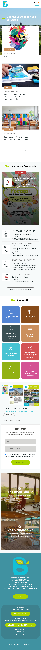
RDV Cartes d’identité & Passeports (11, 317)
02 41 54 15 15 (20, 596)
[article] (20, 199)
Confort (35, 2)
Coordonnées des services (11, 354)
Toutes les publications (11, 420)
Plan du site (28, 644)
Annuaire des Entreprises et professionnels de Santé (11, 335)
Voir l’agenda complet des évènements (20, 289)
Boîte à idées (30, 373)
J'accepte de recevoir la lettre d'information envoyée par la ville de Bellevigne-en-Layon (20, 455)
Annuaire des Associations (30, 317)
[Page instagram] (17, 635)
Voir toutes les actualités (20, 151)
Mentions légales (15, 644)
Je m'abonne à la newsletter (18, 625)
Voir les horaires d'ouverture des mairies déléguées (20, 588)
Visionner (9, 415)
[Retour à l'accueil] (5, 4)
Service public (11, 373)
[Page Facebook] (23, 635)
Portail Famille (30, 354)
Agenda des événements (30, 335)
